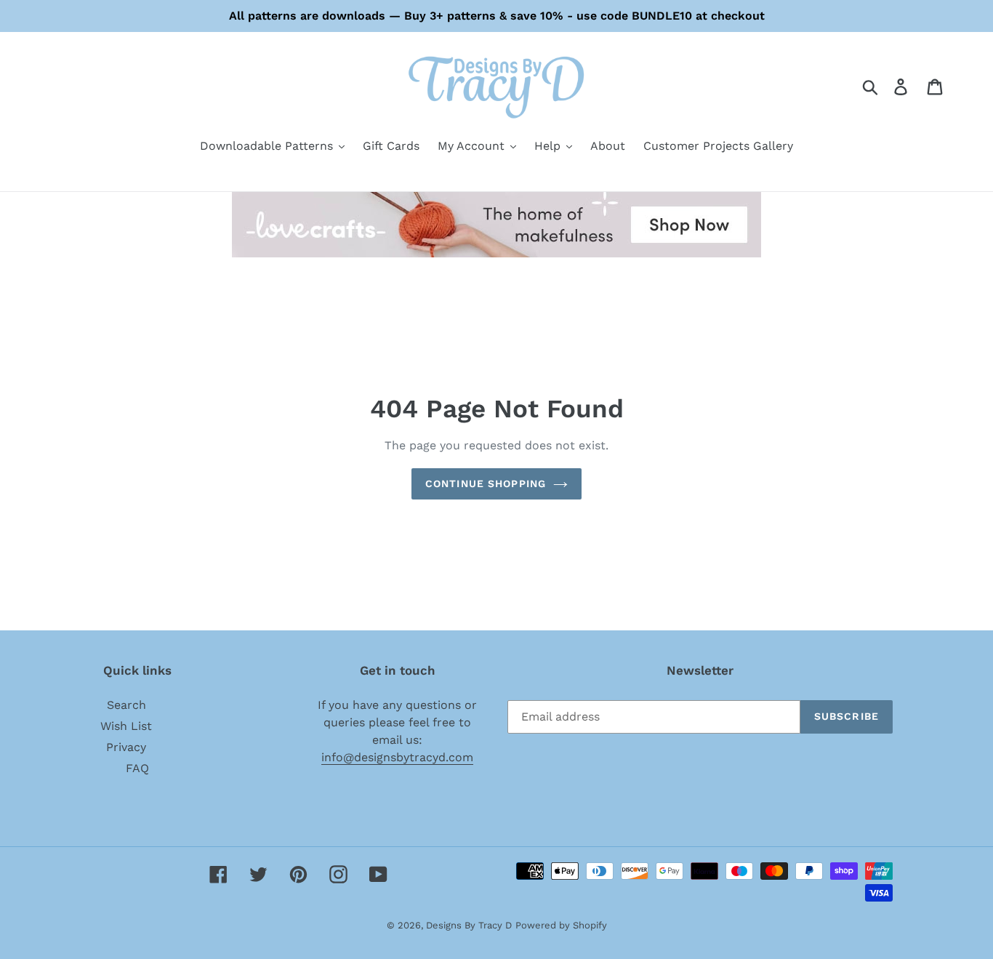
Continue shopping (485, 483)
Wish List (126, 726)
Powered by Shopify (561, 925)
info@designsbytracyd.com (397, 757)
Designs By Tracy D (469, 925)
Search (126, 705)
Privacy (126, 747)
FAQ (137, 768)
